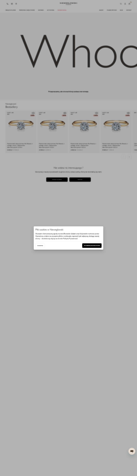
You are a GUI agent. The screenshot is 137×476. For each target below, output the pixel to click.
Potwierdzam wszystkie (92, 245)
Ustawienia (40, 245)
